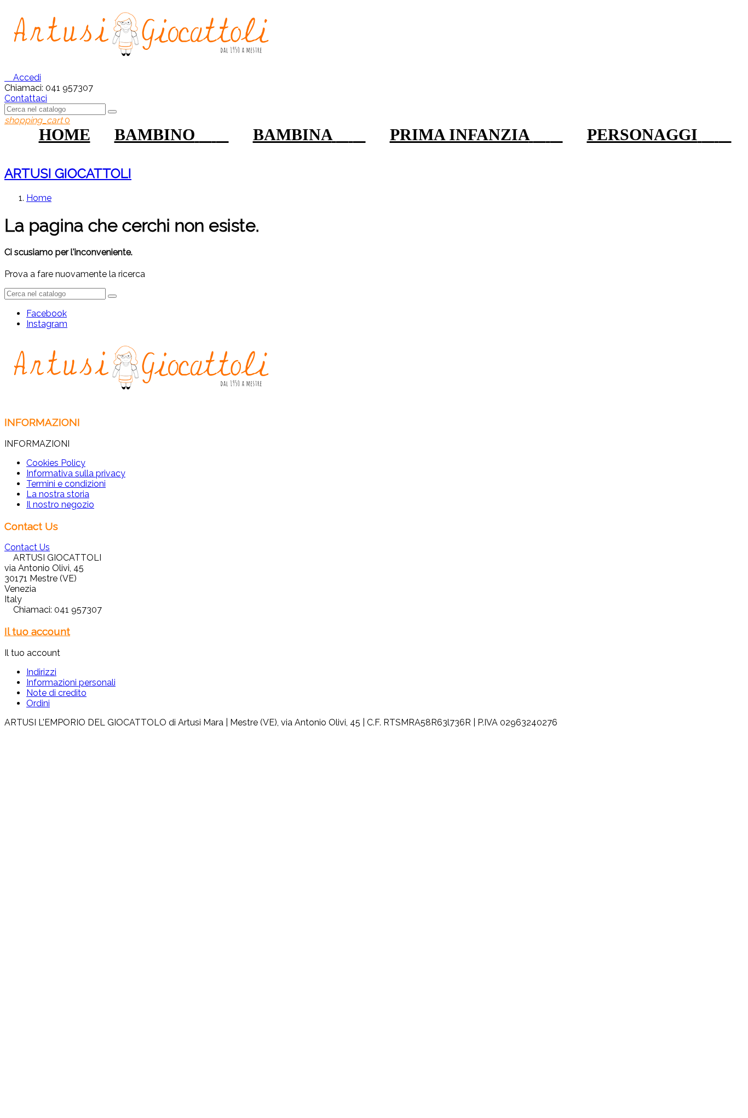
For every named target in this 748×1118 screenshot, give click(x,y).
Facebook (46, 313)
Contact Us (27, 547)
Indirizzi (41, 672)
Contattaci (25, 98)
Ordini (38, 703)
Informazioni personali (71, 682)
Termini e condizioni (66, 484)
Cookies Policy (55, 463)
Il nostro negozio (60, 504)
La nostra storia (57, 494)
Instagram (46, 324)
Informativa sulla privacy (75, 473)
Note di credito (56, 693)
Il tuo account (37, 631)
